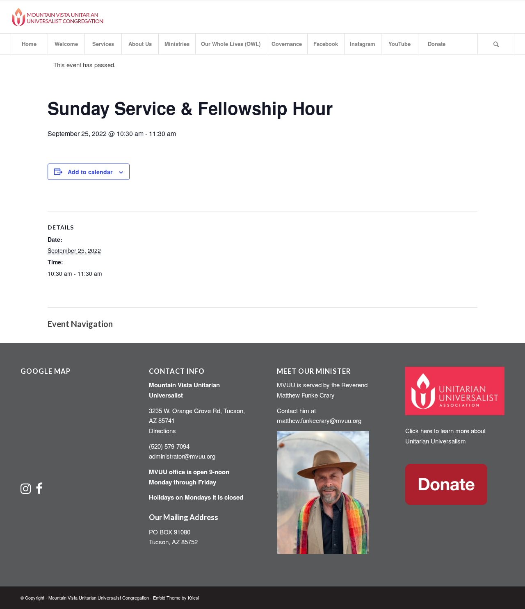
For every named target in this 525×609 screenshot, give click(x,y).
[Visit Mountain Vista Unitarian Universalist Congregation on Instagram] (26, 490)
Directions (162, 430)
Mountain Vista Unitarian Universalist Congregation (98, 597)
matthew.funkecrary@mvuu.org (319, 420)
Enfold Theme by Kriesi (176, 597)
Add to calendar (90, 172)
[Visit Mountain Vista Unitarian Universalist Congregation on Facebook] (39, 490)
